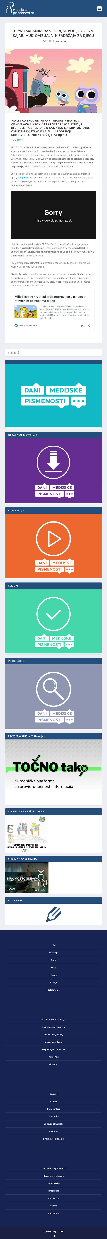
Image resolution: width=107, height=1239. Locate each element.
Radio (53, 960)
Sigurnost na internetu (53, 1027)
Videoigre (53, 982)
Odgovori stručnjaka (54, 1124)
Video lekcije (53, 1183)
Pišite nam (53, 1213)
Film (54, 945)
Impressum (58, 1231)
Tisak (53, 967)
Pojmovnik (53, 1056)
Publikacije (53, 1198)
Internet (53, 975)
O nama (47, 1231)
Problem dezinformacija (53, 1019)
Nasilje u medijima (53, 1042)
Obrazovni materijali (53, 1176)
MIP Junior (23, 177)
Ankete (53, 1205)
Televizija (53, 952)
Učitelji (53, 1101)
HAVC (20, 140)
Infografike (53, 1190)
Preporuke (54, 1116)
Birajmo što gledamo (53, 1138)
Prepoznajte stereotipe (53, 1049)
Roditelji (53, 1094)
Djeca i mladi (53, 1109)
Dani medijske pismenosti (53, 1168)
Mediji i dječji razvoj (53, 1034)
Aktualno (61, 41)
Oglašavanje (53, 990)
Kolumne (53, 1131)
